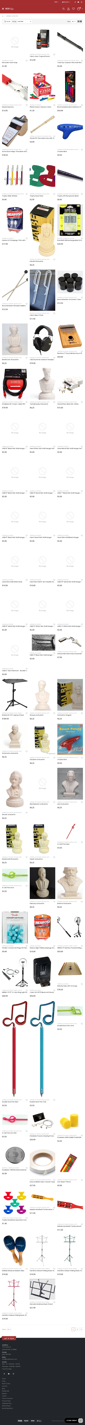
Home (3, 16)
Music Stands (18, 713)
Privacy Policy (6, 1401)
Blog (3, 1388)
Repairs (4, 1393)
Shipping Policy (7, 1403)
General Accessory (7, 60)
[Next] (81, 1329)
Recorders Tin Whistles (76, 60)
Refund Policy (6, 1406)
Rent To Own (6, 1383)
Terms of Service (7, 1398)
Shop (3, 1381)
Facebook (4, 1374)
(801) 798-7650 (6, 1354)
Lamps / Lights (73, 946)
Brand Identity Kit (7, 1408)
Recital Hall (5, 1391)
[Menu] (3, 8)
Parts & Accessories (47, 1180)
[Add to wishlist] (27, 60)
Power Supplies (18, 402)
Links (56, 2)
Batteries (60, 238)
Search (4, 1396)
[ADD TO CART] (24, 30)
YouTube (9, 1374)
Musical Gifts (45, 54)
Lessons (4, 1386)
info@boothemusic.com (9, 1359)
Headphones (45, 357)
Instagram (13, 1374)
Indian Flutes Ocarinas (76, 149)
